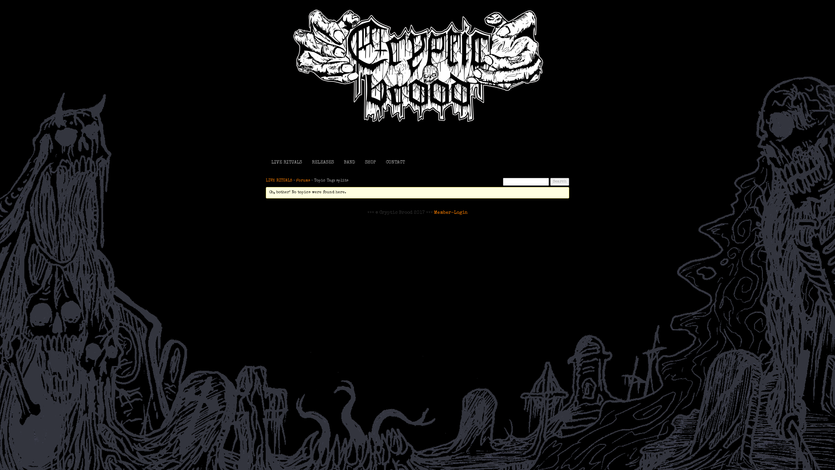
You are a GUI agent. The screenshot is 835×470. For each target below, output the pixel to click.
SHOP (370, 162)
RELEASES (323, 162)
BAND (349, 162)
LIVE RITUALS (286, 162)
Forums (303, 181)
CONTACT (395, 162)
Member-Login (451, 213)
